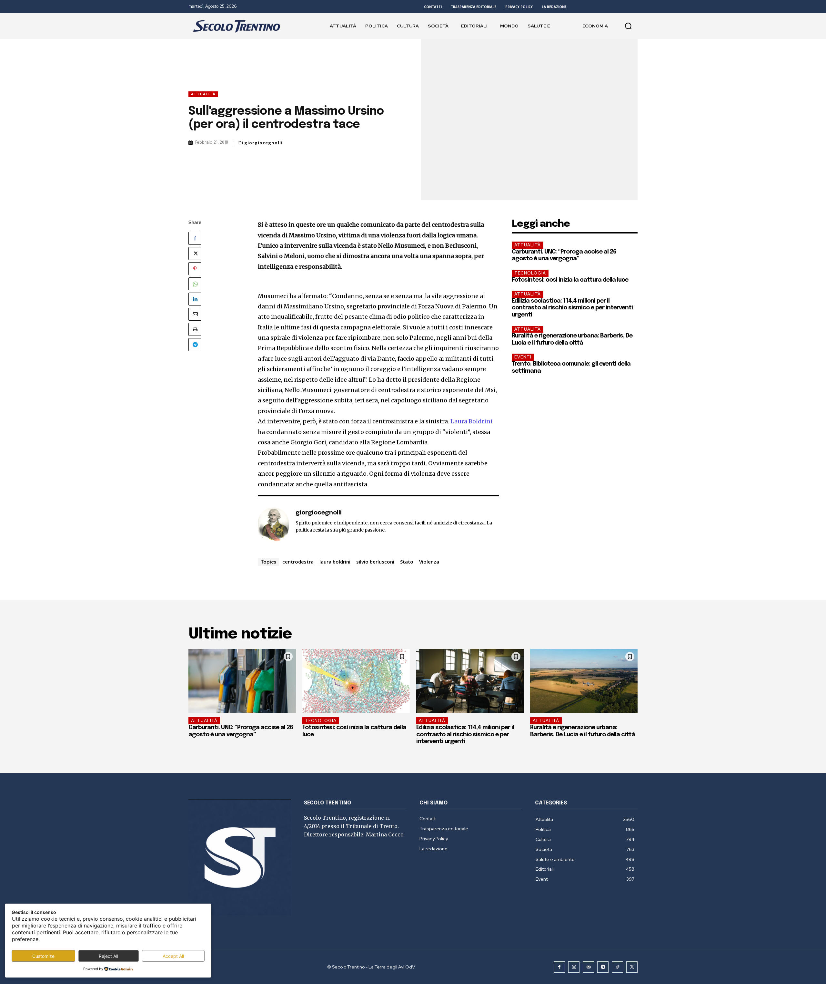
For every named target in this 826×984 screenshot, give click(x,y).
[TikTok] (617, 967)
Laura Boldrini (471, 421)
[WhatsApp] (194, 283)
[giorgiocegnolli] (273, 525)
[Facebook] (194, 238)
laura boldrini (334, 561)
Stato (406, 561)
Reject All (108, 956)
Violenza (429, 561)
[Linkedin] (194, 299)
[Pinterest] (194, 268)
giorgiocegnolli (263, 143)
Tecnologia (530, 273)
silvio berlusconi (375, 561)
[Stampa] (194, 329)
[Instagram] (573, 967)
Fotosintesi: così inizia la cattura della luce (570, 280)
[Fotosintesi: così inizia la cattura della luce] (356, 681)
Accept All (173, 956)
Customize (43, 956)
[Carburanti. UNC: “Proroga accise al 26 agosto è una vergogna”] (242, 681)
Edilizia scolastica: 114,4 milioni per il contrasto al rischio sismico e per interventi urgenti (572, 308)
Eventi (522, 357)
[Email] (194, 314)
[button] (628, 25)
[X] (194, 253)
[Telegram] (194, 344)
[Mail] (588, 967)
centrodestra (298, 561)
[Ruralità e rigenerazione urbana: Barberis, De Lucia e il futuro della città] (584, 681)
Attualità (203, 94)
